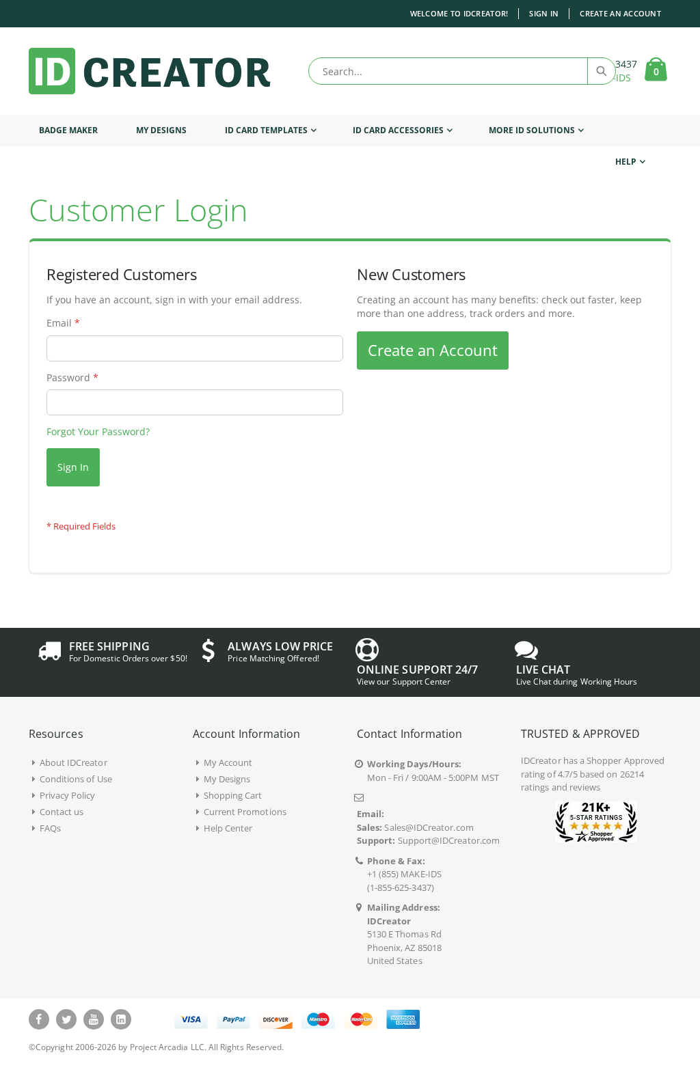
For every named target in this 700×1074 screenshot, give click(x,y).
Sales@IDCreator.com (428, 827)
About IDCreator (73, 762)
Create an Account (620, 13)
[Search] (601, 71)
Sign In (543, 13)
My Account (228, 762)
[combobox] (462, 71)
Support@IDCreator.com (449, 840)
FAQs (50, 828)
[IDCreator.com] (150, 71)
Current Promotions (245, 812)
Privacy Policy (68, 795)
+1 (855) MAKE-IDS (404, 874)
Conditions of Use (76, 779)
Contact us (62, 812)
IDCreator (541, 760)
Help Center (228, 828)
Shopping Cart (233, 795)
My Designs (227, 779)
